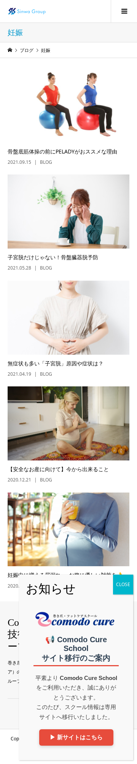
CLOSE (123, 584)
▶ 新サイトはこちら (76, 737)
